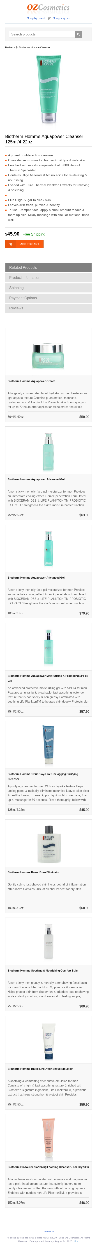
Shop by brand (36, 18)
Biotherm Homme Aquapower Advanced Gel (36, 479)
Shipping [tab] (16, 288)
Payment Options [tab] (23, 298)
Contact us (48, 1231)
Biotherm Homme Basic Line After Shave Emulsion (40, 1068)
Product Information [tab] (24, 278)
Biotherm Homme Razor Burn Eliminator (34, 872)
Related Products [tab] (23, 267)
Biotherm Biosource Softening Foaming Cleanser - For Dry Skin (48, 1167)
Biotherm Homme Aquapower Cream (31, 381)
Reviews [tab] (16, 308)
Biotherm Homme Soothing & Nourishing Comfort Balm (43, 970)
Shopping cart (61, 18)
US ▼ (76, 1241)
